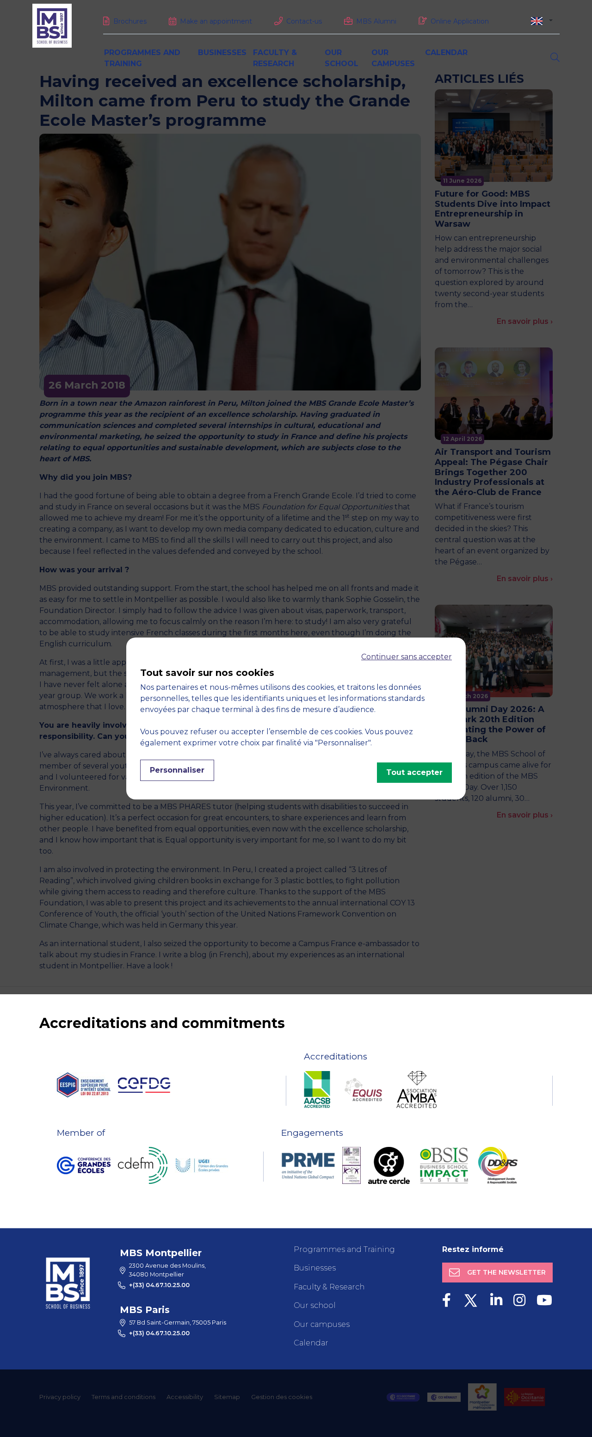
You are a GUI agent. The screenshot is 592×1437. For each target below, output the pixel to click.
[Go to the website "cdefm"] (142, 1165)
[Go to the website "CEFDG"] (144, 1085)
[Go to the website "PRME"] (308, 1165)
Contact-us (304, 21)
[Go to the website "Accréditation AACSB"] (317, 1089)
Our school (315, 1305)
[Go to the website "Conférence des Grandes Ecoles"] (84, 1165)
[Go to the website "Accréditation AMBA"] (416, 1089)
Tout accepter (414, 772)
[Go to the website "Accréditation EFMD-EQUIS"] (363, 1089)
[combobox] (542, 20)
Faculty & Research (329, 1286)
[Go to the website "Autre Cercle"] (389, 1165)
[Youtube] (544, 1300)
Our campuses (322, 1324)
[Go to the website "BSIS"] (444, 1165)
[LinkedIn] (496, 1300)
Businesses (222, 52)
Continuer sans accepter (406, 656)
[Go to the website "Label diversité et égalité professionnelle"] (351, 1165)
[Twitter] (470, 1300)
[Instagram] (519, 1300)
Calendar (446, 52)
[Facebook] (446, 1300)
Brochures (130, 21)
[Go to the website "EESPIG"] (84, 1084)
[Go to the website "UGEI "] (201, 1165)
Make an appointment (216, 21)
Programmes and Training (344, 1249)
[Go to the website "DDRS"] (498, 1165)
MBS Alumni (376, 21)
